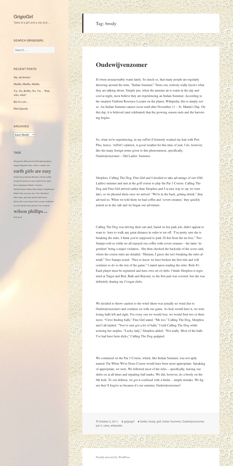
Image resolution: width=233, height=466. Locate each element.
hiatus (34, 181)
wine (45, 212)
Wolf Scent (18, 217)
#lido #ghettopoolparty (43, 161)
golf (159, 421)
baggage (17, 165)
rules (106, 425)
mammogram (23, 185)
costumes (43, 165)
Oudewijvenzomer (121, 64)
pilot (25, 197)
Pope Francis (42, 197)
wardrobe (46, 205)
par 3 (99, 425)
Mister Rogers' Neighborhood (43, 189)
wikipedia (116, 425)
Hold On (40, 181)
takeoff (23, 205)
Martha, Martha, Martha (26, 84)
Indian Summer (171, 421)
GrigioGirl (23, 16)
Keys (15, 185)
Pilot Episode (21, 108)
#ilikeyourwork (29, 161)
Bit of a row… (21, 101)
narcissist (27, 193)
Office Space (18, 197)
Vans (40, 205)
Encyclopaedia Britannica (29, 177)
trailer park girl (32, 205)
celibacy (36, 165)
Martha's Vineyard (35, 185)
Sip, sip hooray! (22, 77)
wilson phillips (28, 211)
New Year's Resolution (40, 193)
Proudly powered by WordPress (113, 457)
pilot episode (32, 197)
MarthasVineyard (20, 189)
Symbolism (50, 201)
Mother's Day (19, 193)
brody (152, 421)
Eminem (17, 177)
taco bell (17, 205)
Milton (29, 189)
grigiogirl (129, 421)
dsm (48, 165)
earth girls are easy (32, 170)
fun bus (42, 177)
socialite (42, 201)
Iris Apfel (47, 181)
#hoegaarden (18, 161)
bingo (30, 165)
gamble (48, 177)
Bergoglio (23, 165)
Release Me (18, 201)
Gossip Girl (18, 181)
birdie (143, 421)
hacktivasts (27, 181)
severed (26, 201)
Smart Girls (33, 201)
